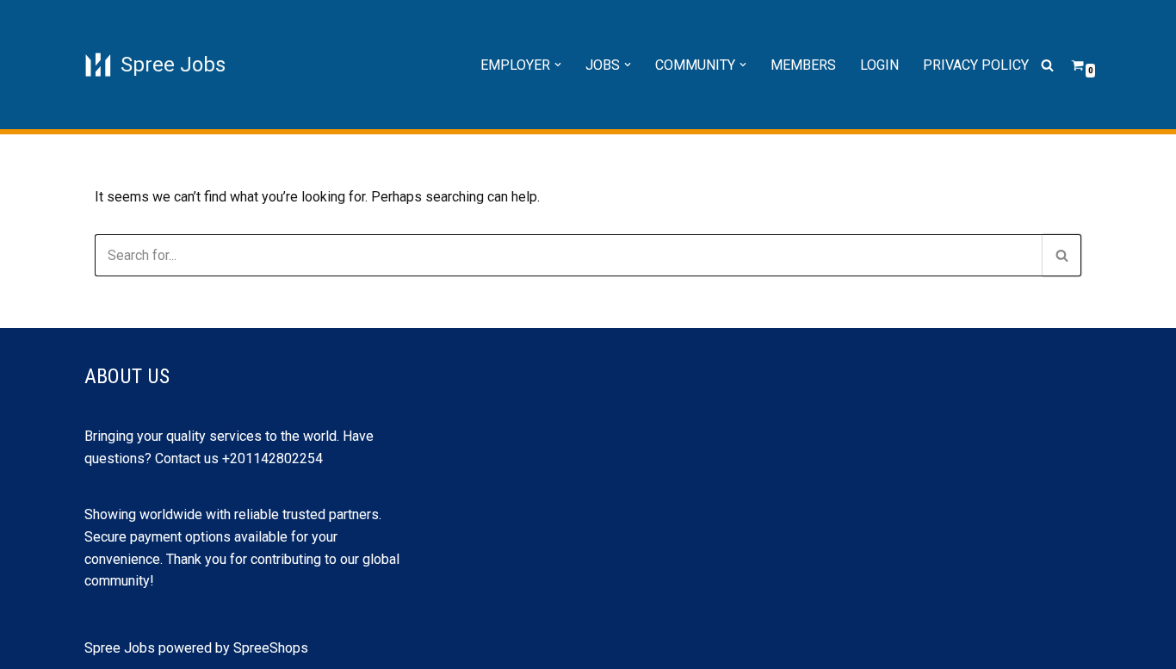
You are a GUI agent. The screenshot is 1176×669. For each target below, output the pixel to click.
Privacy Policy (976, 65)
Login (879, 65)
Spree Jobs (119, 648)
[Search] (1047, 65)
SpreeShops (270, 648)
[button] (557, 64)
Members (803, 65)
